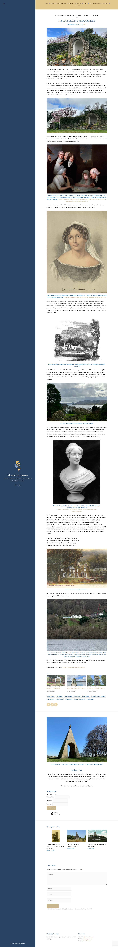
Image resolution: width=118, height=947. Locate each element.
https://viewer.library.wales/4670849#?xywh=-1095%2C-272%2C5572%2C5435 (85, 297)
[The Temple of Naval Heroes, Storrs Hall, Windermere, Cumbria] (76, 680)
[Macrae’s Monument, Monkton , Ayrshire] (76, 836)
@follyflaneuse (86, 940)
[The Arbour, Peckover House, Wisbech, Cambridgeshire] (56, 680)
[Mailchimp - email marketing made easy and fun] (55, 814)
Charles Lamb (68, 696)
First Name (50, 800)
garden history (83, 15)
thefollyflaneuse (88, 939)
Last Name (49, 804)
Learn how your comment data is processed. (80, 909)
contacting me (87, 786)
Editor (84, 24)
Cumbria (68, 15)
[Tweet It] (52, 704)
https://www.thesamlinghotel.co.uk (74, 667)
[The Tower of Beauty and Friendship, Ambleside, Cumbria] (96, 680)
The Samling (68, 699)
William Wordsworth (79, 699)
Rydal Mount (59, 699)
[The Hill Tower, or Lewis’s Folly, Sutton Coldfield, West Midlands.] (56, 836)
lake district (50, 699)
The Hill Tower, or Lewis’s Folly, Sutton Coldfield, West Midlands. (55, 846)
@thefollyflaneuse (89, 937)
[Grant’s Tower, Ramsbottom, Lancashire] (97, 836)
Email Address (51, 797)
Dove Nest (77, 696)
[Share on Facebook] (48, 704)
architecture (59, 15)
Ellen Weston (85, 696)
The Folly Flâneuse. (20, 943)
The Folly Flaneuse (18, 475)
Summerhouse (93, 15)
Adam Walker (50, 696)
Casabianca (59, 696)
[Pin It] (56, 704)
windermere (90, 699)
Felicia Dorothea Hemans (98, 696)
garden (74, 15)
